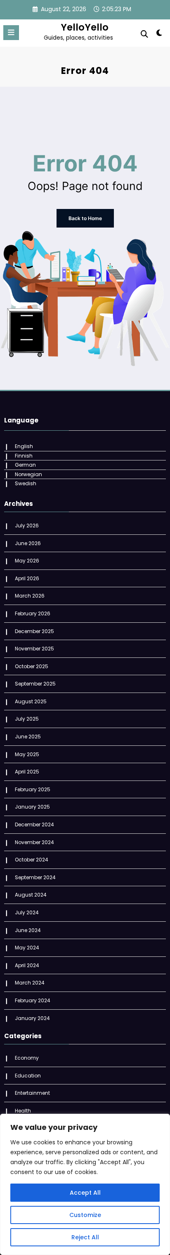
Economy (27, 1057)
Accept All (85, 1193)
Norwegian (28, 474)
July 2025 (27, 718)
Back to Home (85, 218)
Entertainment (32, 1092)
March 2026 (30, 595)
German (25, 464)
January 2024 (32, 1018)
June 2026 (28, 543)
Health (23, 1110)
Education (28, 1075)
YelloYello (85, 27)
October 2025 (31, 666)
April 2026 (27, 578)
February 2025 (32, 789)
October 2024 (31, 859)
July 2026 (27, 525)
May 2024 (27, 947)
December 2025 (34, 631)
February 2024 (32, 1000)
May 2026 (27, 560)
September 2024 (35, 877)
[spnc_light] (159, 34)
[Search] (144, 34)
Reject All (85, 1237)
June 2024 (28, 930)
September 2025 (35, 683)
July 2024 (27, 912)
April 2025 (27, 771)
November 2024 (34, 842)
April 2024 (27, 965)
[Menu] (11, 32)
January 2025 (32, 806)
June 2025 (28, 736)
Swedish (25, 483)
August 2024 (31, 894)
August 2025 (31, 701)
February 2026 (32, 613)
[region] (85, 1184)
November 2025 (34, 648)
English (24, 446)
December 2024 (34, 824)
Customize (85, 1215)
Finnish (24, 455)
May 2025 (27, 754)
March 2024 (30, 982)
